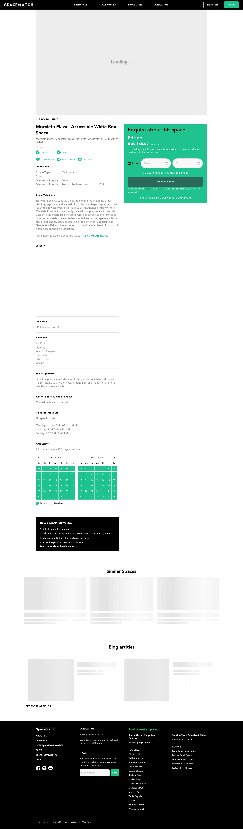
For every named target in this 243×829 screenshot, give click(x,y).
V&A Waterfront (136, 804)
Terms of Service (59, 821)
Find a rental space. (143, 729)
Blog (39, 759)
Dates (135, 163)
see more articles (40, 706)
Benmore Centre (137, 762)
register (212, 4)
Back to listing (48, 119)
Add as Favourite (47, 160)
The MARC (134, 800)
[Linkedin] (50, 768)
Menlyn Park (135, 792)
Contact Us (161, 4)
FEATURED (134, 749)
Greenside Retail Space (183, 759)
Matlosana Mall (136, 787)
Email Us (44, 152)
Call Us (64, 152)
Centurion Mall (136, 766)
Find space (80, 4)
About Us (41, 735)
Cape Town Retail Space (184, 751)
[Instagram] (44, 768)
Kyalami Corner (136, 775)
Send (115, 772)
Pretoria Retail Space (182, 767)
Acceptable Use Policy (81, 821)
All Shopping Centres (139, 742)
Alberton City (135, 754)
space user (135, 4)
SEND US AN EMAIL (95, 236)
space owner (107, 4)
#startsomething (46, 755)
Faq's (39, 750)
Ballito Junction (136, 758)
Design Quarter (136, 771)
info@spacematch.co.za (91, 734)
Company (41, 740)
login (231, 4)
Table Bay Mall (136, 796)
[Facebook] (38, 768)
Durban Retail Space (182, 755)
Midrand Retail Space (182, 763)
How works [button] (49, 745)
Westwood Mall (136, 808)
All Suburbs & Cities (182, 739)
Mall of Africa (135, 779)
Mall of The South (137, 783)
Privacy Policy (42, 821)
